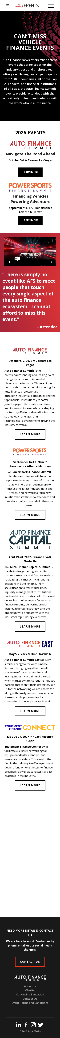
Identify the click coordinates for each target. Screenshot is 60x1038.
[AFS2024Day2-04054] (30, 897)
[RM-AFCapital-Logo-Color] (30, 539)
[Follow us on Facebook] (25, 1025)
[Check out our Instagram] (33, 1025)
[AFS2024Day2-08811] (30, 817)
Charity (30, 990)
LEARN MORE (30, 172)
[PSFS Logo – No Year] (30, 187)
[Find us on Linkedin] (18, 1025)
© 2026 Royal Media (30, 1031)
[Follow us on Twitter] (40, 1025)
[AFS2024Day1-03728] (30, 857)
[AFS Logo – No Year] (30, 145)
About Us (30, 986)
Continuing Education (30, 994)
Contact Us (30, 998)
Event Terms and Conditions (30, 1003)
